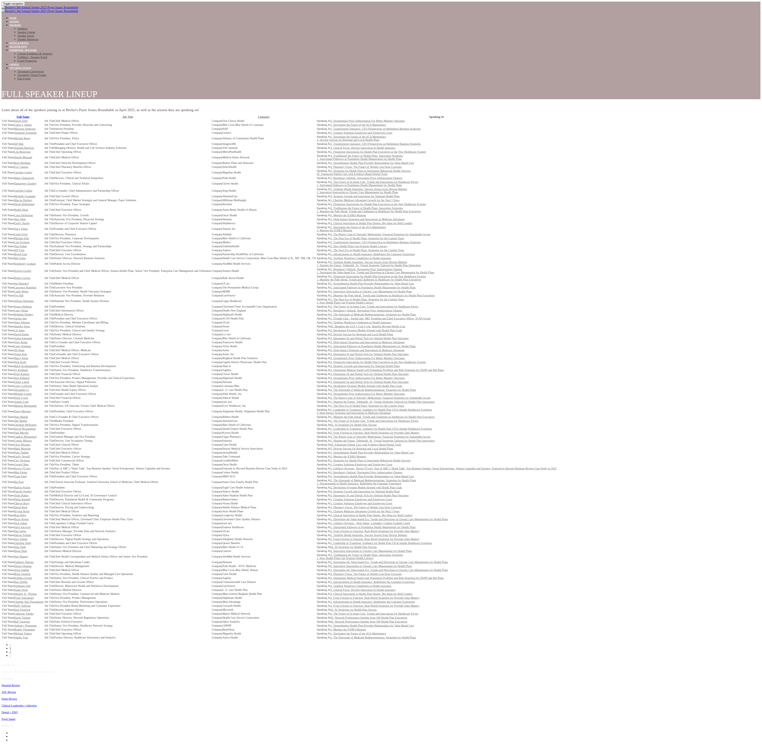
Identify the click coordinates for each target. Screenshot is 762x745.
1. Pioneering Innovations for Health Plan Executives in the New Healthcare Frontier (378, 151)
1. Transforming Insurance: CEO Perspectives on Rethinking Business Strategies (375, 128)
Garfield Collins (23, 190)
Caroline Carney (23, 172)
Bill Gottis (20, 258)
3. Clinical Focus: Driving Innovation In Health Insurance (362, 147)
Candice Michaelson (25, 436)
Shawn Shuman (23, 566)
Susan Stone (21, 589)
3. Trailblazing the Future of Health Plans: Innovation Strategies (366, 155)
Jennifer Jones (22, 326)
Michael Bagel (22, 138)
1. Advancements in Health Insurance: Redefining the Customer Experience (372, 254)
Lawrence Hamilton (25, 287)
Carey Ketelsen (22, 346)
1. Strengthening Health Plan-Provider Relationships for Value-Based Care (372, 162)
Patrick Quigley (23, 491)
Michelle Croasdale (25, 196)
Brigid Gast (20, 254)
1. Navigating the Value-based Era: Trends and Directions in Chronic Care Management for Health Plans (375, 272)
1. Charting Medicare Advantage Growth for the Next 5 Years (364, 200)
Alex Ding (20, 219)
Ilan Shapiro (21, 556)
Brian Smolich (22, 574)
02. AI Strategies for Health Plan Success (353, 424)
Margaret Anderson (25, 128)
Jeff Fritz (19, 250)
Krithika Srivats (23, 578)
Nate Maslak (21, 416)
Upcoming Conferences (30, 71)
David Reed (20, 507)
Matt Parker (20, 472)
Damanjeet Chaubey (25, 183)
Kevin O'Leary (22, 468)
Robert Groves (22, 278)
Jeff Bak (18, 143)
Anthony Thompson (25, 625)
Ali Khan (19, 350)
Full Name (23, 116)
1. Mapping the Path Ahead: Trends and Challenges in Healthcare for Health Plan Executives (369, 211)
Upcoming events (20, 68)
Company (264, 116)
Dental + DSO (10, 712)
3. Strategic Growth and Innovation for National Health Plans (365, 196)
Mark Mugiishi (22, 448)
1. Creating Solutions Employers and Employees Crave (361, 132)
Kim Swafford (22, 609)
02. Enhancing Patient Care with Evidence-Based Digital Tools (352, 174)
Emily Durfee (22, 223)
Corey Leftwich (23, 386)
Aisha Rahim (21, 495)
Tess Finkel (20, 246)
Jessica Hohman (23, 306)
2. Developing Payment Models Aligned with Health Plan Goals (366, 330)
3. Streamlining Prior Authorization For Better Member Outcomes (367, 120)
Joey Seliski (20, 539)
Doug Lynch (21, 397)
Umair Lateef (21, 382)
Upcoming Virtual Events (31, 75)
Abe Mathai (20, 420)
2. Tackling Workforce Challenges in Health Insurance (360, 258)
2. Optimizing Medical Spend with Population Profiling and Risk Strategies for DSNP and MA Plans (387, 370)
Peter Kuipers (21, 374)
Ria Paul (19, 482)
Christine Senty (22, 543)
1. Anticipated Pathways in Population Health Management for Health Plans (359, 159)
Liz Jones (19, 330)
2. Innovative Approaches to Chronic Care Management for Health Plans (357, 192)
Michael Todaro (23, 633)
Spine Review (9, 698)
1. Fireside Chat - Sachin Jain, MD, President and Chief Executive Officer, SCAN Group (380, 318)
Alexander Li (21, 389)
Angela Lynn (21, 401)
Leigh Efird (20, 234)
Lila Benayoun (22, 151)
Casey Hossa (21, 310)
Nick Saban (20, 523)
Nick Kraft (20, 362)
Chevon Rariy (22, 503)
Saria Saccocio (22, 527)
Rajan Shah (20, 551)
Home (13, 18)
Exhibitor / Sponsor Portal (32, 57)
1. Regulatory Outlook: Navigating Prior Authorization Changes (366, 178)
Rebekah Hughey (23, 314)
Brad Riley (20, 515)
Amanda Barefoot (24, 147)
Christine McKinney (25, 424)
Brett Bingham (22, 162)
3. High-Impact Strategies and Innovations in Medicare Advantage (367, 219)
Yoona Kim (20, 354)
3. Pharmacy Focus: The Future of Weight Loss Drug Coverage (366, 166)
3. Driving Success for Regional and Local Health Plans (348, 139)
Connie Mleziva (23, 440)
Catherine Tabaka (24, 613)
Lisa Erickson (22, 242)
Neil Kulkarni (22, 378)
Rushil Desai (21, 209)
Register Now (18, 46)
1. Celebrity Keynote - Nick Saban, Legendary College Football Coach (370, 523)
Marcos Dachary (23, 200)
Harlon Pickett (22, 487)
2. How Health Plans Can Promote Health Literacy (358, 246)
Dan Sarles (20, 531)
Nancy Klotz (21, 358)
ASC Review (9, 692)
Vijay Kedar (21, 342)
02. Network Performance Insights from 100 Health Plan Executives (368, 617)
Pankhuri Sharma (24, 562)
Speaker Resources (27, 39)
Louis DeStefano (23, 215)
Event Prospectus (27, 60)
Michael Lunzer (23, 393)
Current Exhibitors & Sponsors (34, 53)
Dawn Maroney (22, 411)
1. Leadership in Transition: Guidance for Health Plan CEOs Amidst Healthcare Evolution (381, 409)
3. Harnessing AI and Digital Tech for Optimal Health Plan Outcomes (369, 338)
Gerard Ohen (21, 464)
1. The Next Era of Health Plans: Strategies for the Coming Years (367, 238)
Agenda (14, 21)
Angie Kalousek (23, 338)
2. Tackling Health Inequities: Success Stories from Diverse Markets (368, 189)
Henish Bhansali (23, 157)
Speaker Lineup (26, 32)
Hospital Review (11, 685)
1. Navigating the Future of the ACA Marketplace (358, 124)
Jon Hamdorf (21, 283)
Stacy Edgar (21, 228)
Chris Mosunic (22, 444)
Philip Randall (22, 499)
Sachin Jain (20, 318)
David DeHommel (24, 204)
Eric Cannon (21, 166)
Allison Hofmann (24, 301)
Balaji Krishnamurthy (26, 366)
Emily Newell (22, 456)
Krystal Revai (21, 511)
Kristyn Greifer (22, 270)
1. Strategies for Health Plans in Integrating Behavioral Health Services (370, 170)
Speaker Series (25, 35)
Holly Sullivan (22, 605)
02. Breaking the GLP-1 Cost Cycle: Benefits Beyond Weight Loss (367, 326)
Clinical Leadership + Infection (19, 705)
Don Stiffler (21, 582)
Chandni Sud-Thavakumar (29, 601)
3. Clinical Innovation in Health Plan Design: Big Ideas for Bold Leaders (371, 223)
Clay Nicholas (22, 460)
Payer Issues (8, 719)
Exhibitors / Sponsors (23, 50)
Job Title (127, 116)
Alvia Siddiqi (21, 570)
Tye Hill (18, 295)
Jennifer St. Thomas (25, 593)
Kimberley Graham (25, 263)
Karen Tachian (22, 617)
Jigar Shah (20, 547)
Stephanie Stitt (22, 585)
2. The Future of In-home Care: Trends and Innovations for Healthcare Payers (374, 182)
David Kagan (21, 334)
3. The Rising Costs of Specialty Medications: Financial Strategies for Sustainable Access (380, 234)
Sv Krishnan (21, 370)
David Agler (21, 120)
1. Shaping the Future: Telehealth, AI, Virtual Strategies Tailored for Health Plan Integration (369, 265)
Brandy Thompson (24, 629)
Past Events (23, 78)
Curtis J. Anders (23, 124)
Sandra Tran (21, 637)
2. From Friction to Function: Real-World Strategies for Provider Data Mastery (374, 432)
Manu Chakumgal (24, 178)
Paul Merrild (21, 432)
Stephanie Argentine (25, 132)
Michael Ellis (21, 238)
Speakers (15, 25)
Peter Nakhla (21, 452)
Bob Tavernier (22, 621)
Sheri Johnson (22, 322)
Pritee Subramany (24, 597)
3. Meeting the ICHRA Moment (348, 215)
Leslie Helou (21, 291)
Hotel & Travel (19, 43)
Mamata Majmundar (25, 405)
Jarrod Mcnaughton (25, 428)
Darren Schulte (22, 535)
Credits (14, 64)
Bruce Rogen (21, 519)
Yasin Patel (20, 476)
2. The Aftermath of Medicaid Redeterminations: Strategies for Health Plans (373, 314)
